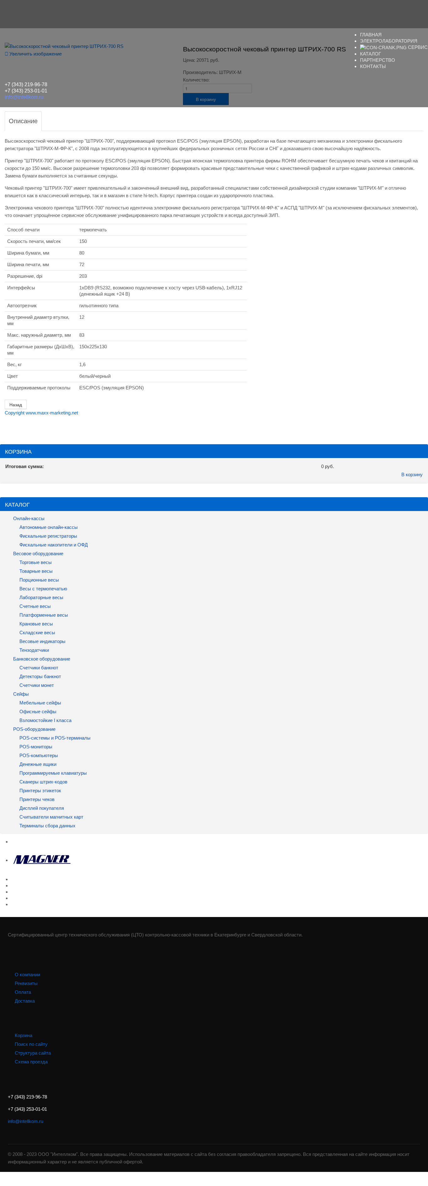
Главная (371, 34)
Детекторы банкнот (40, 676)
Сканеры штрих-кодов (42, 781)
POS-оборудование (33, 729)
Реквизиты (26, 983)
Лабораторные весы (40, 597)
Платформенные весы (43, 615)
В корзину (412, 474)
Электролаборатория (388, 41)
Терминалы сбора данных (47, 825)
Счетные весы (34, 606)
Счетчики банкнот (38, 667)
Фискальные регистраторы (47, 536)
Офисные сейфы (37, 711)
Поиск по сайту (31, 1044)
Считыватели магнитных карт (50, 817)
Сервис (417, 47)
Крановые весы (35, 623)
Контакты (373, 66)
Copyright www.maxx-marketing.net (41, 412)
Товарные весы (35, 571)
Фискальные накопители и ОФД (53, 544)
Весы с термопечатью (42, 588)
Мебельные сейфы (39, 702)
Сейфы (20, 694)
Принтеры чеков (36, 799)
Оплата (23, 992)
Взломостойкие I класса (44, 720)
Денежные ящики (37, 764)
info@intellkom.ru (24, 97)
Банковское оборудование (41, 659)
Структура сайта (33, 1053)
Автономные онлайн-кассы (48, 527)
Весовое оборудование (37, 553)
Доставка (25, 1001)
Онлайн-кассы (28, 518)
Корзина (23, 1035)
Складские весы (37, 632)
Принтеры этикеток (39, 790)
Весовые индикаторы (41, 641)
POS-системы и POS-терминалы (54, 738)
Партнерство (377, 60)
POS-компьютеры (38, 755)
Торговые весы (35, 562)
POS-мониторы (35, 746)
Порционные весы (38, 579)
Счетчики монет (36, 685)
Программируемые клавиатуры (53, 773)
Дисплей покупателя (41, 808)
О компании (27, 974)
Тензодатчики (33, 650)
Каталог (370, 53)
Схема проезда (31, 1061)
